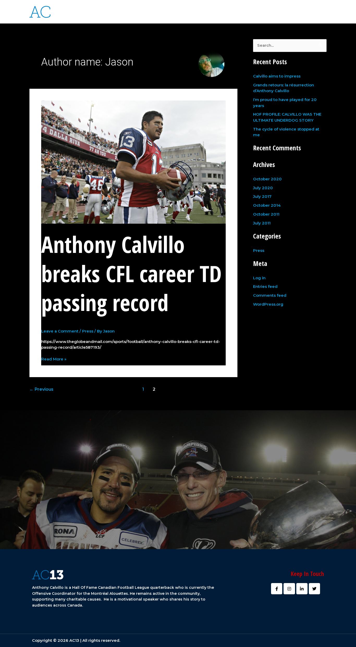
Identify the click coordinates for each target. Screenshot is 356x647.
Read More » (53, 358)
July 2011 (262, 223)
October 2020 (267, 178)
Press (87, 331)
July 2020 (263, 187)
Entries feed (265, 286)
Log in (259, 277)
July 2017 (262, 196)
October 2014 (267, 205)
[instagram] (310, 11)
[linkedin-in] (315, 11)
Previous (41, 389)
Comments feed (269, 295)
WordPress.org (268, 304)
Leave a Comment (59, 331)
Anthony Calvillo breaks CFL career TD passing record (131, 273)
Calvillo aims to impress (276, 76)
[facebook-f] (305, 11)
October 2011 (266, 214)
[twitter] (320, 11)
